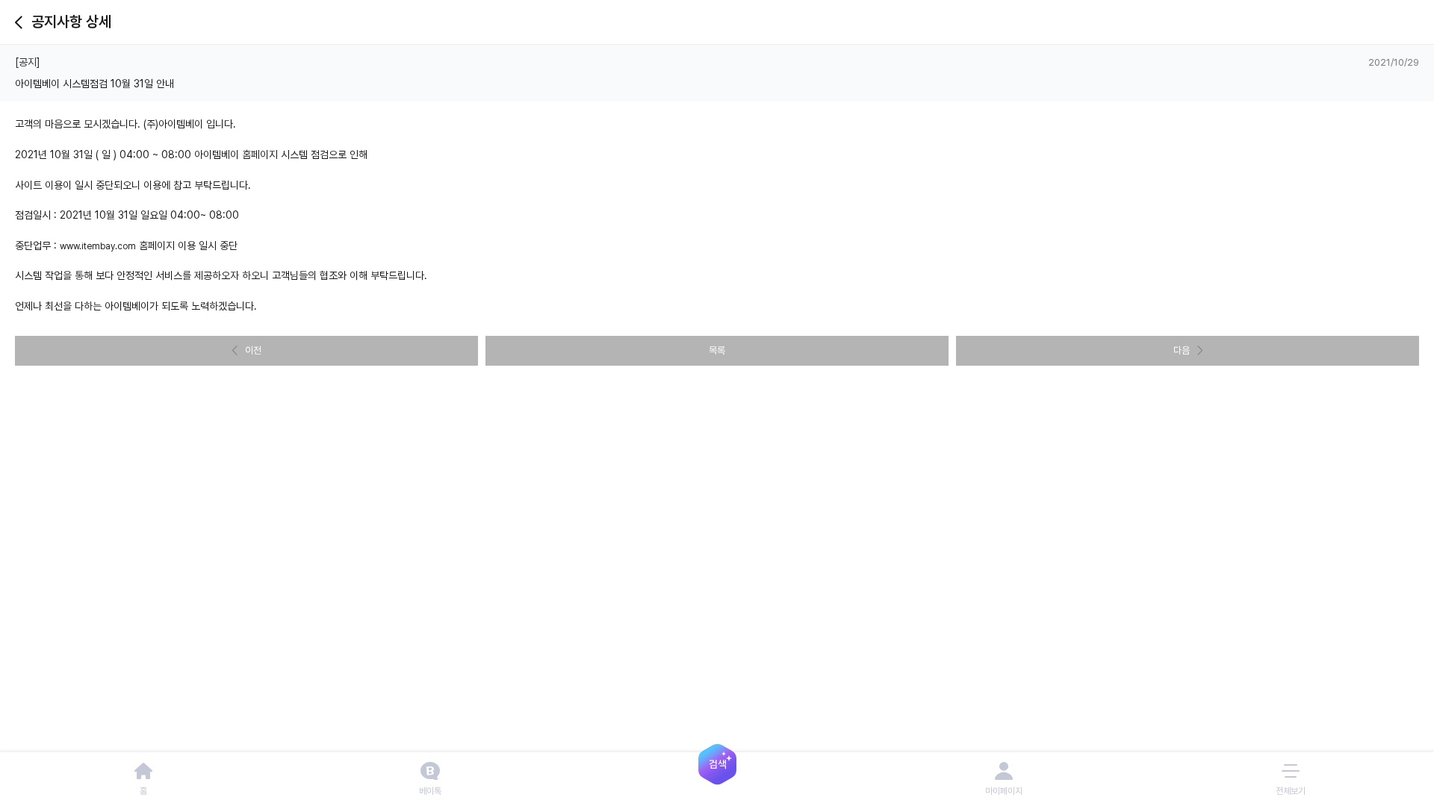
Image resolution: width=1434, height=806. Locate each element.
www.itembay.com (98, 246)
